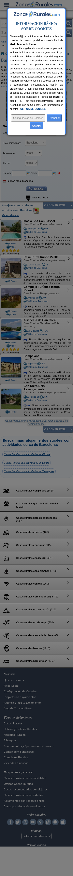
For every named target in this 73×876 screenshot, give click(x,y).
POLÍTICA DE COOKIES (32, 109)
